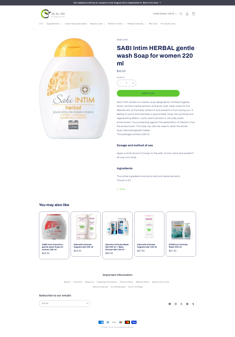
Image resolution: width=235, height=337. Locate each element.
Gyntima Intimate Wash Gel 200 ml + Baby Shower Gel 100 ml (117, 247)
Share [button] (122, 189)
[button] (54, 24)
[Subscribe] (87, 303)
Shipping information (107, 282)
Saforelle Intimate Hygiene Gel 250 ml (83, 245)
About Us (89, 282)
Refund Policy (142, 282)
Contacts (77, 282)
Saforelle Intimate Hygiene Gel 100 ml (147, 245)
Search (67, 282)
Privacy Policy (126, 282)
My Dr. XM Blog (135, 287)
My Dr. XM (113, 327)
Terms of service (100, 287)
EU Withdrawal (118, 287)
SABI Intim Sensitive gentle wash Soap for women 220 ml (52, 247)
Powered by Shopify (125, 327)
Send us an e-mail (160, 282)
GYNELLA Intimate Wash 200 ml (178, 245)
